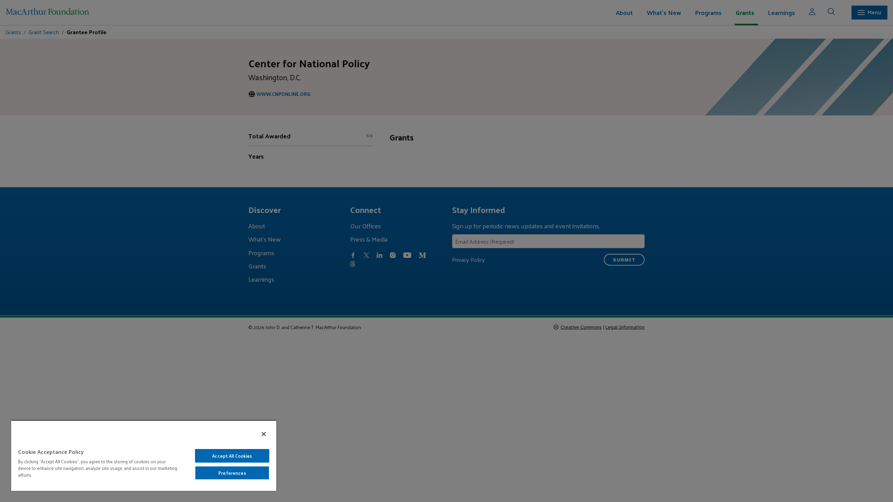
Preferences (232, 473)
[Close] (263, 434)
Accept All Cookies (232, 456)
